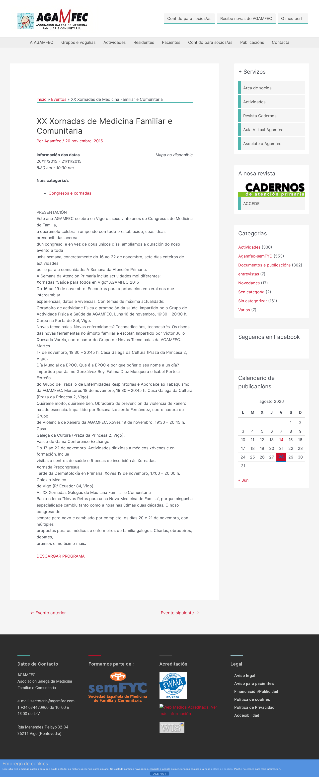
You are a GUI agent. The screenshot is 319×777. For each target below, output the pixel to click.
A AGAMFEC (41, 42)
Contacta (280, 42)
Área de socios (257, 87)
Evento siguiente (180, 612)
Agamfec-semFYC (255, 256)
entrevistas (248, 273)
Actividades (114, 42)
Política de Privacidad (254, 707)
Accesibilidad (246, 715)
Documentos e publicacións (264, 264)
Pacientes (171, 42)
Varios (244, 309)
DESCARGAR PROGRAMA (61, 556)
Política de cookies (252, 699)
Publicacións (252, 42)
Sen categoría (251, 291)
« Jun (243, 480)
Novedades (249, 282)
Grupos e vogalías (78, 42)
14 (281, 439)
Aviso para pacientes (254, 683)
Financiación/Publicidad (256, 691)
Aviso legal (244, 675)
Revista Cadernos (259, 115)
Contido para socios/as (189, 18)
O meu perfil (293, 18)
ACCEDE (251, 203)
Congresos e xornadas (70, 193)
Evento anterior (48, 612)
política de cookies (222, 769)
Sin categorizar (252, 300)
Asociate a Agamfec (262, 143)
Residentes (144, 42)
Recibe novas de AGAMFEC (246, 18)
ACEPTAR (159, 773)
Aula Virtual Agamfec (263, 129)
